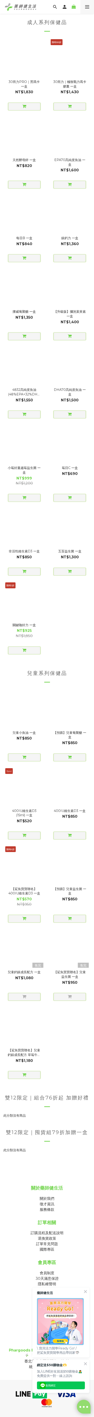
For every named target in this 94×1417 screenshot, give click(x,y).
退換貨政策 (47, 1238)
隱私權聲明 (47, 1284)
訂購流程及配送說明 (47, 1233)
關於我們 (47, 1198)
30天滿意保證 (47, 1278)
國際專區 (47, 1249)
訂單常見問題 (47, 1244)
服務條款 (47, 1209)
